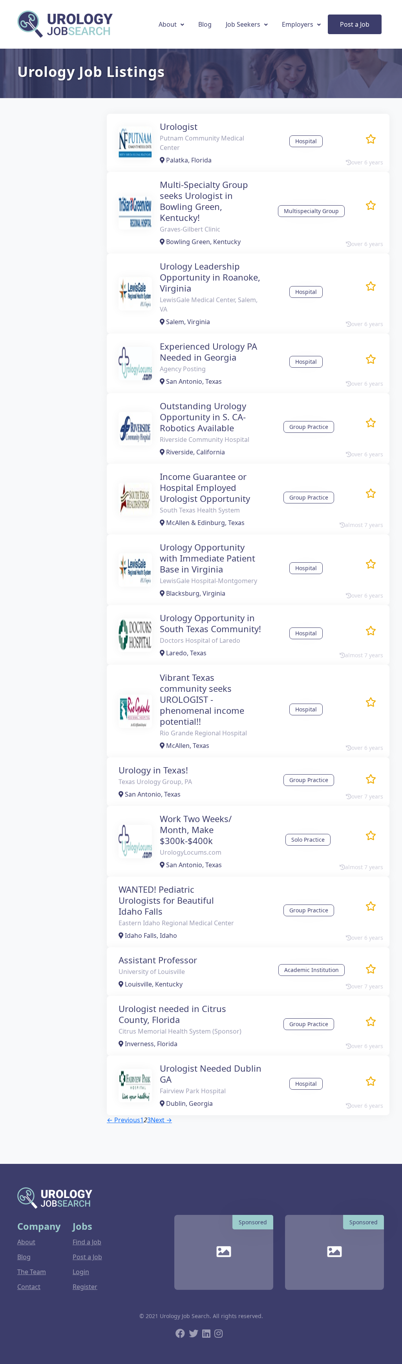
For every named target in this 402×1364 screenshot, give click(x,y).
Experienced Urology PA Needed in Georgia (208, 352)
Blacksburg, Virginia (194, 593)
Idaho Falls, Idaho (150, 935)
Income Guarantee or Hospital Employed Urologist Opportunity (205, 487)
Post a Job (354, 24)
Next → (161, 1120)
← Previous (123, 1120)
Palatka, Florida (188, 160)
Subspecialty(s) (47, 1134)
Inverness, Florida (150, 1043)
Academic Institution (311, 970)
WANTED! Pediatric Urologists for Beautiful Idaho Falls (166, 900)
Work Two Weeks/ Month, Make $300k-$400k (196, 829)
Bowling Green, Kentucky (202, 241)
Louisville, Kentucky (153, 984)
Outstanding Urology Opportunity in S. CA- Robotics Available (203, 416)
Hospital (306, 141)
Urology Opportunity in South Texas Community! (210, 623)
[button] (370, 139)
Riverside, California (194, 452)
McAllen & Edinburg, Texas (204, 522)
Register (85, 1286)
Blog (205, 24)
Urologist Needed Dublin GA (210, 1074)
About (168, 24)
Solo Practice (308, 839)
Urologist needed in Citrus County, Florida (172, 1014)
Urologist (178, 126)
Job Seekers (243, 24)
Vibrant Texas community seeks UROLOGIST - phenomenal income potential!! (202, 699)
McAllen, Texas (186, 745)
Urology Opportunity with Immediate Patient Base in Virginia (207, 558)
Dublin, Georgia (188, 1103)
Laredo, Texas (185, 653)
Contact (28, 1286)
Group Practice (308, 426)
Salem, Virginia (187, 321)
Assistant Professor (158, 959)
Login (81, 1271)
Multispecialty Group (311, 211)
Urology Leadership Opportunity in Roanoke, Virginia (210, 277)
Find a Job (87, 1242)
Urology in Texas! (153, 769)
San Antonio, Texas (193, 381)
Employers (297, 24)
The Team (31, 1271)
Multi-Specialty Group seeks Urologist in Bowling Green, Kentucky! (204, 201)
